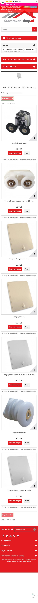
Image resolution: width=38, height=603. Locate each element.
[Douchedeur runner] (19, 412)
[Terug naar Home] (3, 49)
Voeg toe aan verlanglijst (11, 159)
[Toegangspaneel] (19, 297)
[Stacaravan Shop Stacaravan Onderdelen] (19, 16)
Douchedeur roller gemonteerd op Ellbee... (19, 201)
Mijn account (6, 551)
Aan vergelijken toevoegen (28, 159)
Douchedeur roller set (19, 143)
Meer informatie (34, 6)
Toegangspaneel (19, 317)
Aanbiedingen (9, 67)
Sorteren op (4, 93)
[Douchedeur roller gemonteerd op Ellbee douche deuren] (19, 181)
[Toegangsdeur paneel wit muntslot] (19, 470)
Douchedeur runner (19, 433)
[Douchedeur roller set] (19, 123)
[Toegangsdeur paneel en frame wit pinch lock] (19, 355)
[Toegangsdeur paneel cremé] (19, 239)
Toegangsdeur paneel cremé (19, 259)
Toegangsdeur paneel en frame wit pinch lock (19, 375)
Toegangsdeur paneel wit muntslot (19, 490)
